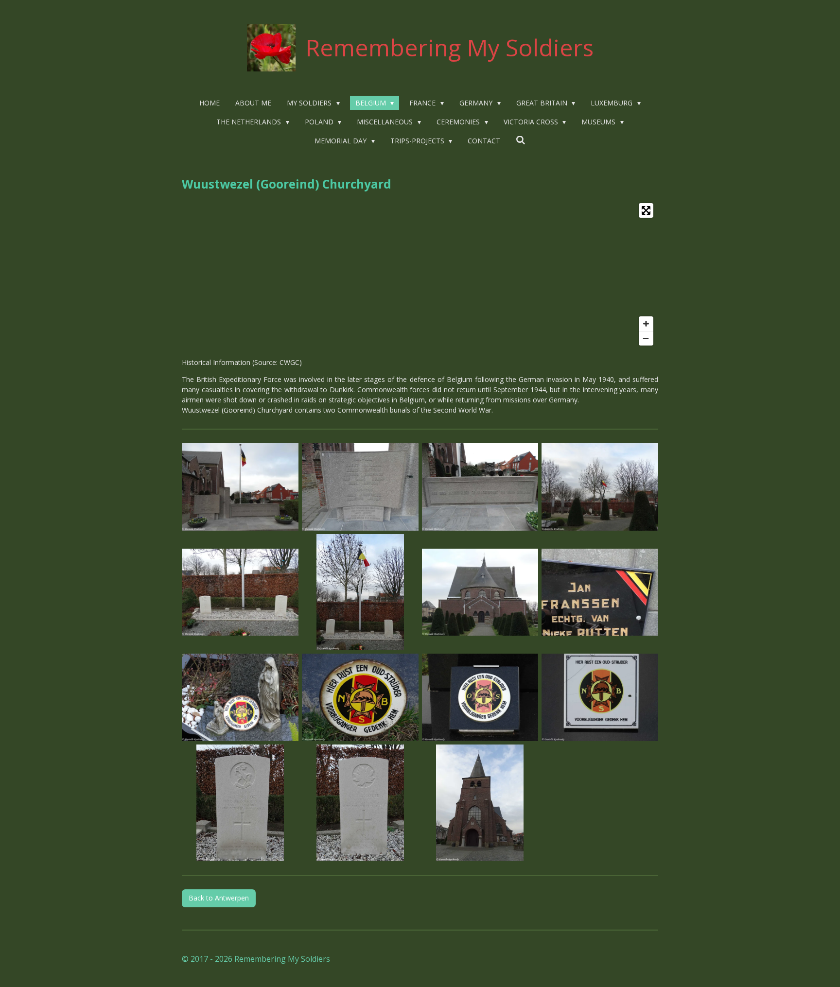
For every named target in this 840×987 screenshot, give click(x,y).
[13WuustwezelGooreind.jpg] (240, 803)
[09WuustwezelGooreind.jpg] (240, 697)
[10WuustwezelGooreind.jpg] (360, 697)
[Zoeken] (520, 140)
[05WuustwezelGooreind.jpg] (240, 592)
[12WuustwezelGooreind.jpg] (600, 697)
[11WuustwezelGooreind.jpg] (480, 697)
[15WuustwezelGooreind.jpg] (480, 803)
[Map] (420, 274)
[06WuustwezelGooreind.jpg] (360, 592)
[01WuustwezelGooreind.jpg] (240, 486)
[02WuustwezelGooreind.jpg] (360, 486)
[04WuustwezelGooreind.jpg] (600, 486)
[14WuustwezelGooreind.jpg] (360, 803)
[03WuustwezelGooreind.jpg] (480, 486)
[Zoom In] (646, 323)
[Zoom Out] (646, 338)
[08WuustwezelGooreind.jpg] (600, 592)
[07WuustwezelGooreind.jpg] (480, 592)
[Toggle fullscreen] (646, 210)
